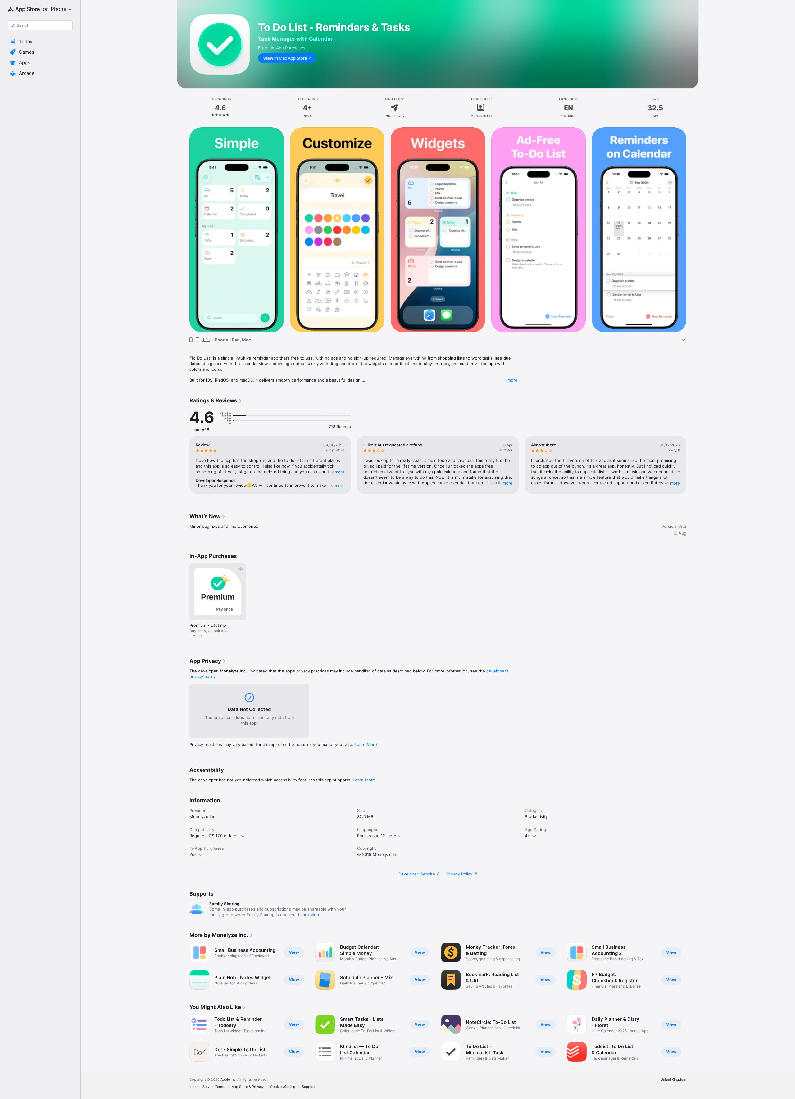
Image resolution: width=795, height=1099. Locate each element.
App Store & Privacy (248, 1086)
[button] (40, 41)
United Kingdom (673, 1079)
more (512, 380)
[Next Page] (692, 229)
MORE (340, 471)
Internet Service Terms (207, 1086)
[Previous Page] (183, 229)
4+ (527, 835)
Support (308, 1086)
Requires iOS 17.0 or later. (214, 835)
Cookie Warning (282, 1086)
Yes (193, 854)
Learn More (366, 744)
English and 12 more (376, 835)
